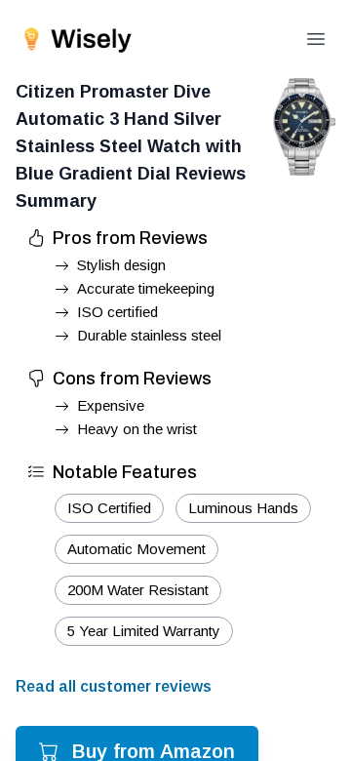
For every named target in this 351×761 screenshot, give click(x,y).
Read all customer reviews (114, 686)
